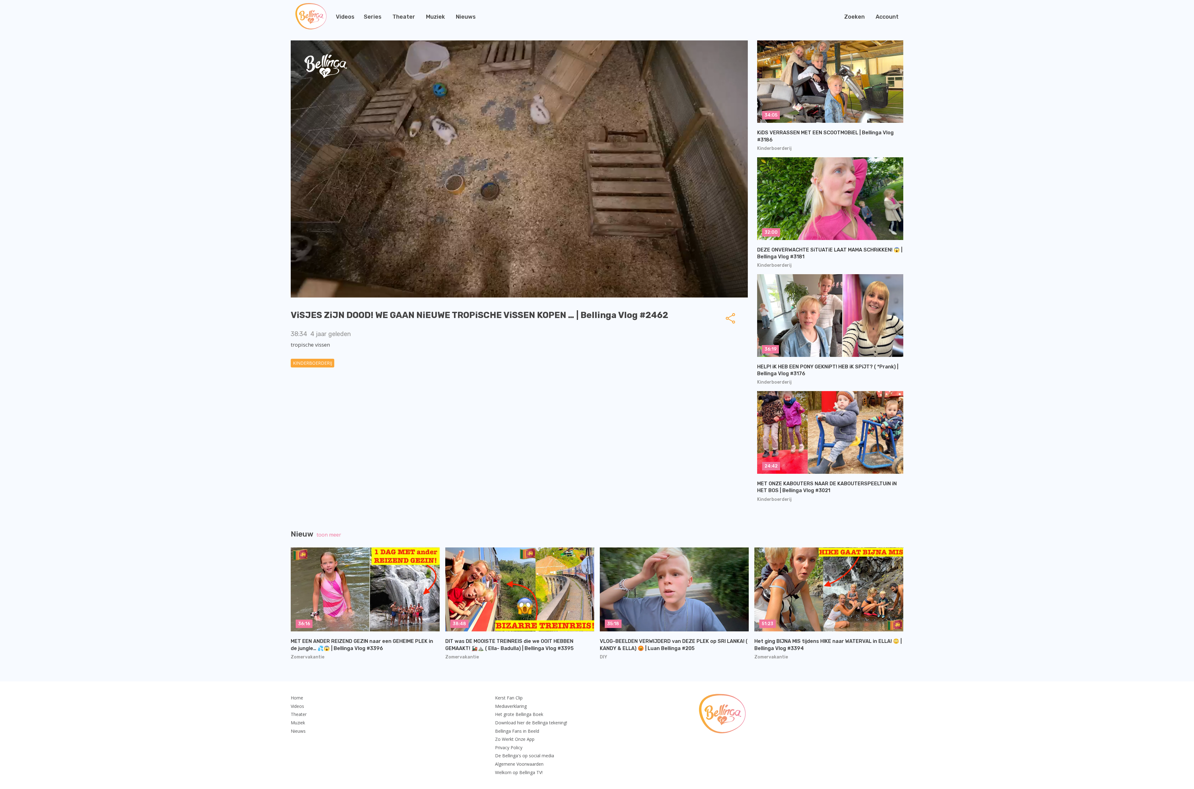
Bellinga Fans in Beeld (517, 731)
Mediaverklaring (511, 706)
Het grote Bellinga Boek (519, 714)
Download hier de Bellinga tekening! (531, 723)
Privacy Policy (508, 747)
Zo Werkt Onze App (515, 739)
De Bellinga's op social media (524, 756)
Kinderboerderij (312, 363)
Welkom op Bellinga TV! (519, 772)
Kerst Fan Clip (509, 698)
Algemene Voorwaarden (519, 764)
